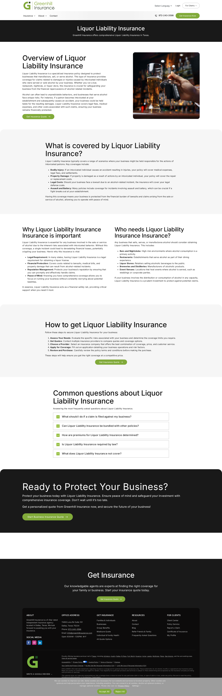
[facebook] (28, 642)
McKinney (156, 656)
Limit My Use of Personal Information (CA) (131, 665)
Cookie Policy (93, 662)
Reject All (120, 691)
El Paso (124, 656)
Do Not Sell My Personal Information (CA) (100, 665)
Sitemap (117, 662)
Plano (162, 656)
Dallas (118, 656)
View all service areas (69, 658)
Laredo (149, 656)
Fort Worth (131, 656)
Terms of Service (106, 662)
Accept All (104, 691)
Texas (94, 656)
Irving (144, 656)
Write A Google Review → (39, 674)
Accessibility (66, 662)
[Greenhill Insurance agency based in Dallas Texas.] (32, 656)
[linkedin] (40, 642)
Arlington (107, 656)
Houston (138, 656)
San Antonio (169, 656)
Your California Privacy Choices (72, 665)
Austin (113, 656)
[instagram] (34, 642)
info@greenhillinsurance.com (79, 633)
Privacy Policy (78, 662)
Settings (135, 686)
